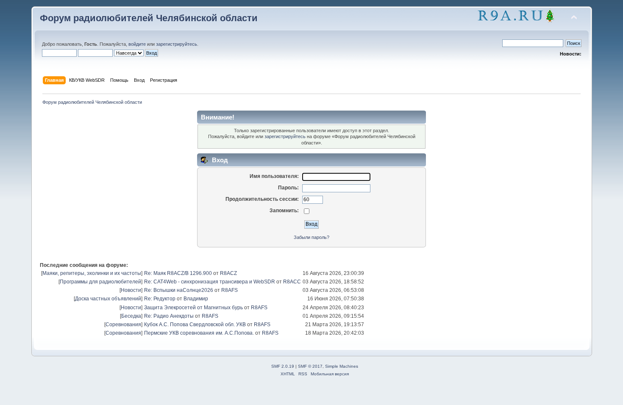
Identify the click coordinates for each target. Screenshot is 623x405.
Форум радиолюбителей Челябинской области (149, 18)
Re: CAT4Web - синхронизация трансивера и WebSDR (209, 282)
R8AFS (229, 290)
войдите (137, 44)
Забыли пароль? (311, 237)
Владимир (196, 299)
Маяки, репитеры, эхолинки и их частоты (91, 273)
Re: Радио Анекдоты (169, 316)
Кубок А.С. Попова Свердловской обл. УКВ (195, 324)
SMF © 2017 (310, 366)
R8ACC (292, 282)
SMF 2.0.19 (282, 366)
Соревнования (123, 324)
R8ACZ (228, 273)
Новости (131, 290)
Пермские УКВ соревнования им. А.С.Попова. (199, 333)
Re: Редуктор (159, 299)
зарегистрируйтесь (176, 44)
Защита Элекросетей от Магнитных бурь (193, 308)
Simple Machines (341, 366)
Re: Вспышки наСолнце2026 (178, 290)
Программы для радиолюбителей (100, 282)
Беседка (131, 316)
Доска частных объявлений (108, 299)
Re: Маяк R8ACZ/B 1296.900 (178, 273)
